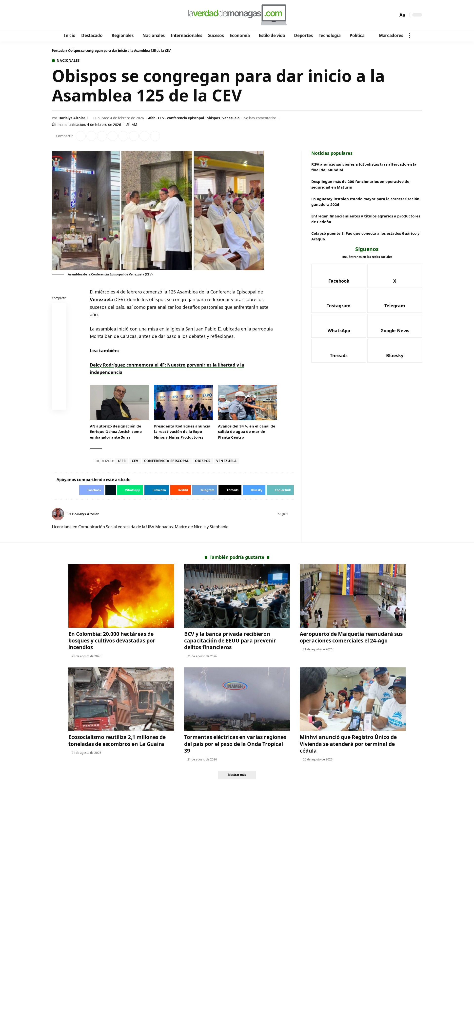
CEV (161, 118)
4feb (152, 118)
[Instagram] (76, 15)
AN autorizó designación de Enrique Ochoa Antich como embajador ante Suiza (116, 432)
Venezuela (102, 299)
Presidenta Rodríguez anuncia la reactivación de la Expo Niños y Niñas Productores (182, 432)
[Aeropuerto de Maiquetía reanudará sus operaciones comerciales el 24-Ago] (353, 596)
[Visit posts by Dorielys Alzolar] (58, 514)
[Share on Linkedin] (113, 136)
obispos (213, 118)
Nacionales (68, 60)
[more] (409, 35)
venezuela (230, 118)
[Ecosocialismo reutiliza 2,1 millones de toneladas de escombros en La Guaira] (121, 699)
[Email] (59, 404)
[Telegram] (83, 15)
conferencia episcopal (185, 118)
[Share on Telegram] (134, 136)
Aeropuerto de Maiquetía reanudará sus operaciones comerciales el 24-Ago (351, 637)
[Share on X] (91, 136)
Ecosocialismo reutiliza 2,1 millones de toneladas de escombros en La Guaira (117, 740)
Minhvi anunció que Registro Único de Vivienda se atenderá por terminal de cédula (348, 744)
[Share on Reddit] (123, 136)
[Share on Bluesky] (59, 392)
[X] (63, 15)
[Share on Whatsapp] (102, 136)
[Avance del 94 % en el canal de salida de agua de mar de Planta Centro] (247, 402)
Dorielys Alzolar (72, 118)
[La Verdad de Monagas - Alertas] (237, 15)
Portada (58, 50)
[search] (393, 14)
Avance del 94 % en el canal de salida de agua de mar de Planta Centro (246, 432)
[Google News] (69, 15)
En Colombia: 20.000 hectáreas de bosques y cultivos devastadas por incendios (111, 640)
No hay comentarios (260, 118)
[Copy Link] (155, 136)
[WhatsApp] (89, 15)
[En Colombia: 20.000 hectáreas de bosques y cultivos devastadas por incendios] (121, 596)
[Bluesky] (103, 15)
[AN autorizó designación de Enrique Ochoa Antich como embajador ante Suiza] (119, 402)
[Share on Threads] (144, 136)
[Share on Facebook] (81, 136)
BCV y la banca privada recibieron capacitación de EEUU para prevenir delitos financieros (230, 640)
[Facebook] (56, 15)
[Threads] (96, 15)
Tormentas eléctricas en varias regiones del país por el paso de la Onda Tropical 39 (235, 744)
